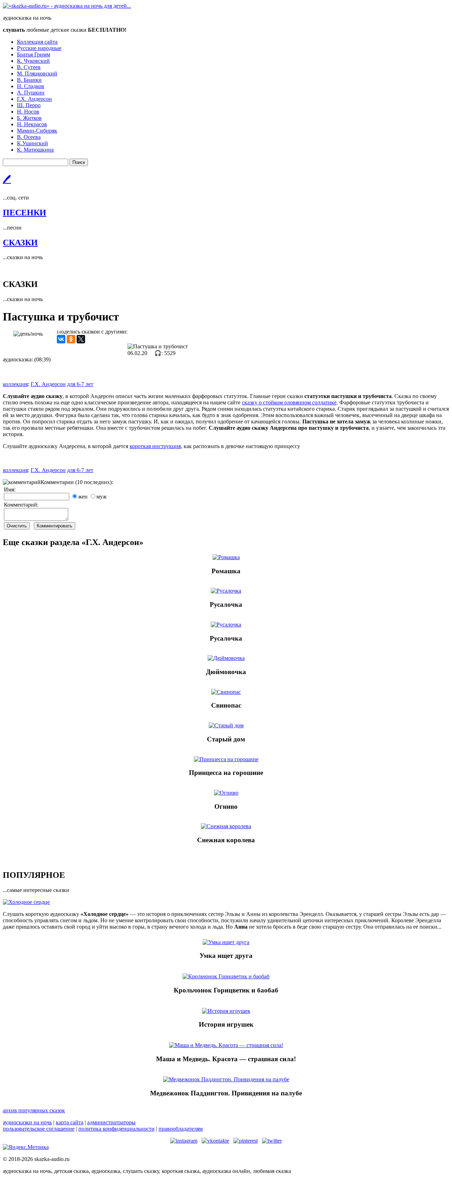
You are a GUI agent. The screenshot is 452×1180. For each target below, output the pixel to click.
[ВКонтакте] (61, 339)
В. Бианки (29, 80)
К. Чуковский (33, 61)
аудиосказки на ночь (27, 1122)
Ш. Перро (29, 105)
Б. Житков (29, 118)
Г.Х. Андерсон (34, 99)
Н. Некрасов (32, 124)
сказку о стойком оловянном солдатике (289, 402)
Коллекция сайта (37, 42)
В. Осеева (29, 137)
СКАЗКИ (20, 242)
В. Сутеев (29, 67)
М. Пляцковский (37, 74)
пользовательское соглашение (39, 1129)
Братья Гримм (33, 54)
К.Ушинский (32, 143)
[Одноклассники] (71, 339)
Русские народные (39, 48)
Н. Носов (28, 112)
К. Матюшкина (35, 150)
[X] (81, 339)
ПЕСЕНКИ (24, 212)
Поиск (78, 162)
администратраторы (111, 1122)
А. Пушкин (30, 93)
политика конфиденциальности (116, 1129)
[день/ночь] (28, 334)
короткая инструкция (155, 446)
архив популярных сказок (34, 1110)
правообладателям (181, 1129)
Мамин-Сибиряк (37, 131)
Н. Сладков (30, 86)
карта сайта (69, 1122)
